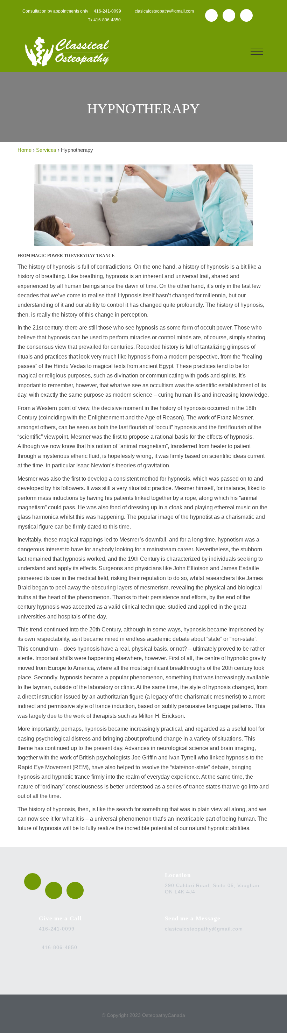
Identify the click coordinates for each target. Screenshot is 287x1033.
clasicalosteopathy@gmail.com (164, 11)
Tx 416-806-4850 (104, 19)
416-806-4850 (59, 947)
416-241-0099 (107, 11)
